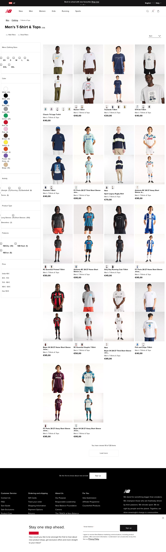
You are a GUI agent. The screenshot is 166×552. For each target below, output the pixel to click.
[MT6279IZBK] (119, 107)
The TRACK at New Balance (67, 513)
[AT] (9, 3)
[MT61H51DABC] (82, 107)
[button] (153, 11)
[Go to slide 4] (85, 4)
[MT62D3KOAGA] (113, 187)
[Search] (147, 11)
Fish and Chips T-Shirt (143, 347)
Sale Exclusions (7, 509)
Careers (58, 509)
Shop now (95, 2)
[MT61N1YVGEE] (69, 109)
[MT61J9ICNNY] (46, 187)
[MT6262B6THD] (76, 187)
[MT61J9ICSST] (51, 187)
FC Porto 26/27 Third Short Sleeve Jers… (87, 191)
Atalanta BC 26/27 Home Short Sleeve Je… (86, 270)
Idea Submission (89, 498)
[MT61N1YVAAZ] (46, 109)
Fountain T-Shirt (49, 190)
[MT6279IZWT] (107, 107)
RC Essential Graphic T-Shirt (85, 347)
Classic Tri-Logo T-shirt (52, 114)
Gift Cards (32, 498)
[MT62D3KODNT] (107, 187)
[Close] (163, 517)
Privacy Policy (93, 539)
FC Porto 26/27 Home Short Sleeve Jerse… (148, 270)
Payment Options (35, 509)
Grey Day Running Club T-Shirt (116, 269)
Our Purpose (60, 498)
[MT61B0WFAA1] (137, 107)
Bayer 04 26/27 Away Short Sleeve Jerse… (87, 430)
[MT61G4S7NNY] (51, 267)
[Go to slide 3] (83, 4)
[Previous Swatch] (44, 106)
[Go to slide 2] (82, 4)
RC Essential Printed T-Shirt (54, 269)
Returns (31, 513)
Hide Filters (12, 35)
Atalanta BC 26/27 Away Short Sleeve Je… (147, 191)
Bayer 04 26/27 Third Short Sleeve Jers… (117, 352)
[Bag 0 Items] (158, 11)
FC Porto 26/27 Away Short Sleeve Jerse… (56, 430)
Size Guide (5, 505)
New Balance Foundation (66, 505)
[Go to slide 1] (81, 4)
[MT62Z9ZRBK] (82, 344)
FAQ (3, 502)
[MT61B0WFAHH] (143, 107)
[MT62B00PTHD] (107, 344)
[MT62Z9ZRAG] (76, 344)
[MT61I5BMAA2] (137, 344)
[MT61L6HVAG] (107, 267)
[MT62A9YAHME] (137, 267)
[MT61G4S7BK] (46, 267)
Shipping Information (37, 505)
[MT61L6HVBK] (113, 267)
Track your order (35, 502)
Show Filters (24, 35)
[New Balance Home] (9, 11)
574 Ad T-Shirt (140, 110)
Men (7, 20)
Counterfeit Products (91, 505)
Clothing (15, 20)
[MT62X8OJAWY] (137, 187)
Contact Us (5, 498)
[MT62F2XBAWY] (76, 426)
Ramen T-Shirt (79, 110)
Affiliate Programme (91, 502)
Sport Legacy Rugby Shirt (114, 194)
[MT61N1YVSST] (63, 109)
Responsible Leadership (65, 502)
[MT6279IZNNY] (113, 107)
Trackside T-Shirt (110, 110)
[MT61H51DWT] (76, 107)
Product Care (6, 513)
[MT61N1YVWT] (57, 109)
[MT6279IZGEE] (125, 107)
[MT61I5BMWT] (143, 344)
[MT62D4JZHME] (76, 267)
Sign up (98, 476)
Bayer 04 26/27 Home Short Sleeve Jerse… (57, 348)
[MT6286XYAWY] (46, 426)
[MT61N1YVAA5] (51, 109)
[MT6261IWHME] (46, 344)
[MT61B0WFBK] (149, 107)
